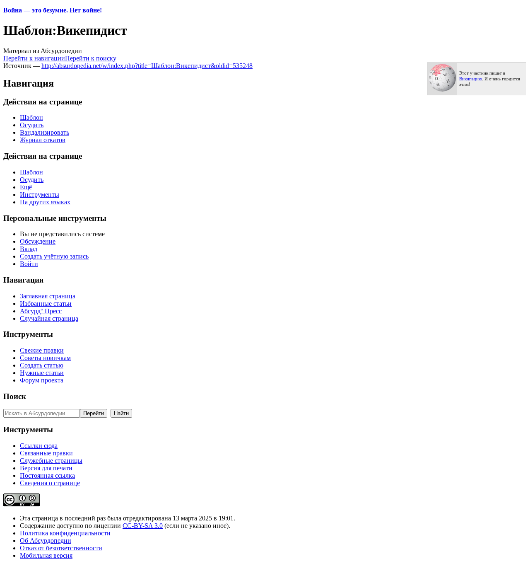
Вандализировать (44, 132)
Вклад (28, 248)
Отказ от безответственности (61, 547)
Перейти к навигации (34, 58)
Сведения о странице (50, 482)
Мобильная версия (46, 555)
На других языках (45, 202)
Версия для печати (46, 468)
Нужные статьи (42, 372)
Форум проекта (41, 380)
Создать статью (41, 365)
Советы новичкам (45, 357)
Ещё (26, 187)
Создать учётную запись (54, 256)
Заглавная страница (47, 296)
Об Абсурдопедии (45, 540)
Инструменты (39, 194)
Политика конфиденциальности (65, 533)
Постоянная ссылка (47, 475)
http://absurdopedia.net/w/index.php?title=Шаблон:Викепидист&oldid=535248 (147, 65)
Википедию (470, 79)
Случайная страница (49, 318)
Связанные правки (46, 453)
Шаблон (31, 117)
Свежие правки (42, 350)
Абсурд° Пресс (41, 310)
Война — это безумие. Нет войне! (52, 10)
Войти (29, 263)
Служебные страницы (51, 460)
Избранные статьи (46, 303)
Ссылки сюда (39, 445)
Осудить (31, 124)
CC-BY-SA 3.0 (143, 525)
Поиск (14, 396)
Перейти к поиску (90, 58)
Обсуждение (37, 241)
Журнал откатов (42, 139)
